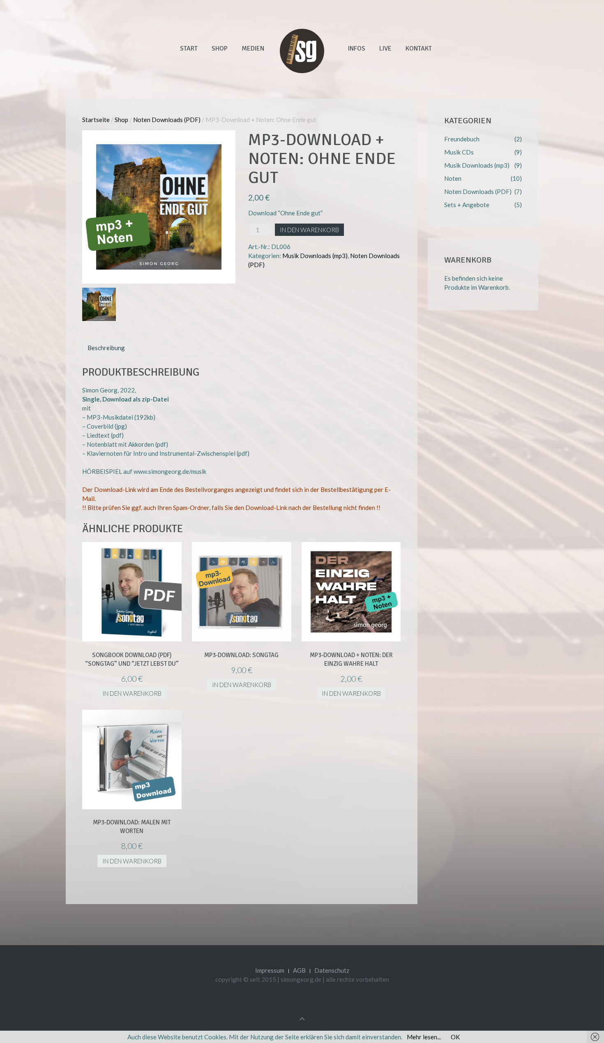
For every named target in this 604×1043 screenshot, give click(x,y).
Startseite (96, 119)
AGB (299, 970)
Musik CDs (459, 152)
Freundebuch (462, 139)
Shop (220, 48)
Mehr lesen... (424, 1037)
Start (189, 48)
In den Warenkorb (309, 229)
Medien (253, 48)
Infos (356, 48)
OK (455, 1037)
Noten (452, 178)
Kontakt (419, 48)
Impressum (269, 970)
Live (385, 48)
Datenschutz (331, 970)
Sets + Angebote (466, 204)
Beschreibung (106, 347)
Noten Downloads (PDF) (167, 119)
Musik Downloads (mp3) (315, 255)
